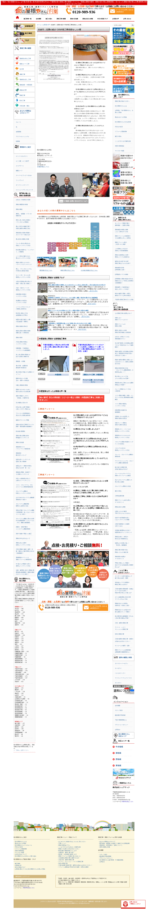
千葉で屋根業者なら (121, 720)
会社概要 (117, 705)
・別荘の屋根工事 (62, 863)
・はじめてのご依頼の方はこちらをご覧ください (71, 841)
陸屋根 (18, 141)
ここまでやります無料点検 (123, 141)
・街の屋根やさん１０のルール (23, 845)
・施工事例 (17, 863)
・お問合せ (101, 862)
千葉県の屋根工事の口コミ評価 (124, 299)
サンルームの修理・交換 (122, 645)
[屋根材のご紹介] (20, 152)
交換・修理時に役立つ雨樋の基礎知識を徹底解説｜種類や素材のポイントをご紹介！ (25, 572)
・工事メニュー (61, 843)
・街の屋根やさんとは (20, 841)
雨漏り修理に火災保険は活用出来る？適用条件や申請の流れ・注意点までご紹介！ (124, 353)
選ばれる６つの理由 (121, 117)
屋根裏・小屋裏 (20, 361)
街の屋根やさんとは (121, 106)
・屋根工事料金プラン (63, 845)
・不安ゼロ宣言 (18, 847)
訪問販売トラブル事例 (121, 274)
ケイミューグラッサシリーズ (24, 190)
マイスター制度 (119, 151)
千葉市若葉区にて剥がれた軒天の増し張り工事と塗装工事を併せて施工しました (56, 347)
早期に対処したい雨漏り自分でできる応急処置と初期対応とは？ (124, 565)
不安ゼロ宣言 (119, 126)
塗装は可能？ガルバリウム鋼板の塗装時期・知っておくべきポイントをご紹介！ (25, 512)
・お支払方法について (20, 854)
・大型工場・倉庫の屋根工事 (65, 859)
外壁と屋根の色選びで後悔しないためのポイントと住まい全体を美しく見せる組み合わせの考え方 (77, 285)
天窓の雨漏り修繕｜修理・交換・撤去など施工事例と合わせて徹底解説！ (25, 551)
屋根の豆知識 (20, 442)
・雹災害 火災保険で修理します (67, 854)
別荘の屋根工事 (119, 634)
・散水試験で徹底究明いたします (67, 850)
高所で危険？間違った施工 (24, 533)
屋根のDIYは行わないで (23, 538)
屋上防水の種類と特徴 (22, 239)
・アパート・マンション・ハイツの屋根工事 (70, 861)
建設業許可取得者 (120, 715)
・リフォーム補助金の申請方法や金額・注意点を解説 (72, 867)
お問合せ (117, 729)
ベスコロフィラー (120, 673)
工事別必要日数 (119, 496)
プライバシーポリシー (121, 725)
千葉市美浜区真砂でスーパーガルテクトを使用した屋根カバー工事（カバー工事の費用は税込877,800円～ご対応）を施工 (91, 347)
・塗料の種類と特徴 (104, 847)
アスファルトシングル (22, 136)
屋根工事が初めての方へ (122, 101)
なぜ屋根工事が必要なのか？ (123, 313)
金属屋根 (18, 131)
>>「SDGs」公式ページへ (21, 750)
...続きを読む (93, 291)
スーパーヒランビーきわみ (24, 175)
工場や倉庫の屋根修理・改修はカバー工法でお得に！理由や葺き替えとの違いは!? (124, 590)
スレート (18, 122)
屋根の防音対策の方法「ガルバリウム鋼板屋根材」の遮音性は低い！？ (124, 370)
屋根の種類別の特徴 (22, 204)
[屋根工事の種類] (20, 53)
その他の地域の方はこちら (89, 270)
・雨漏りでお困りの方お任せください (68, 849)
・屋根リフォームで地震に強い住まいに (69, 856)
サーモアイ (118, 668)
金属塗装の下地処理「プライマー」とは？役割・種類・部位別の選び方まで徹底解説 (73, 297)
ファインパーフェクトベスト (123, 678)
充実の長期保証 (119, 146)
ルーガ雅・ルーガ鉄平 (22, 161)
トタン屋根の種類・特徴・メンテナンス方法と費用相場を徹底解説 (124, 397)
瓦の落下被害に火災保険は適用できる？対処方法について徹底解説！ (124, 345)
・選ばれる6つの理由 (20, 843)
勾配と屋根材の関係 (22, 385)
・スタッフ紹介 (102, 854)
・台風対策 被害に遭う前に (65, 852)
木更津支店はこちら (127, 801)
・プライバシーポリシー (105, 858)
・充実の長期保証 (19, 850)
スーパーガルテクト (22, 156)
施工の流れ (118, 136)
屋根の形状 (19, 337)
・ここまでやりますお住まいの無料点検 (69, 847)
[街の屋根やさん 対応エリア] (133, 737)
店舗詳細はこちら (43, 166)
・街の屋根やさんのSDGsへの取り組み (25, 856)
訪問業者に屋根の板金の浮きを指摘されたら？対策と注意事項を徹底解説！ (124, 280)
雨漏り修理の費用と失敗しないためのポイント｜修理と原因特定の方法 (124, 361)
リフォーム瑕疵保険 (121, 131)
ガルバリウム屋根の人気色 (123, 486)
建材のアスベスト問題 (22, 420)
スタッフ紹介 (119, 710)
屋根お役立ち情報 (120, 507)
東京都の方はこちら (46, 270)
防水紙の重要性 (20, 431)
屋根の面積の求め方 (22, 326)
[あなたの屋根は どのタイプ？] (15, 118)
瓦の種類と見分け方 (22, 402)
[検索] (132, 25)
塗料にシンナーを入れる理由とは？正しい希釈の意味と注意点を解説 (68, 310)
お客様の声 (46, 25)
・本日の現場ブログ (19, 867)
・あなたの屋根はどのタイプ (106, 841)
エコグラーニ (20, 166)
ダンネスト (118, 683)
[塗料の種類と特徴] (133, 659)
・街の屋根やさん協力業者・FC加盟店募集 (110, 860)
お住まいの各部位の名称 (23, 199)
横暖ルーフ (19, 170)
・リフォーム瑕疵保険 (20, 849)
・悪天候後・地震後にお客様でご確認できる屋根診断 (114, 843)
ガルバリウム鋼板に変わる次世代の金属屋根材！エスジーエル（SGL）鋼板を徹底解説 (25, 520)
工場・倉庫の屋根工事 (121, 623)
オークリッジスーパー (22, 185)
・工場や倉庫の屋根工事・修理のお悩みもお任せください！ (74, 865)
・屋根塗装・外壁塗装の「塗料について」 (110, 845)
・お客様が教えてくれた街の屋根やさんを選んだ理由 (29, 869)
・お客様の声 (17, 865)
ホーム (39, 25)
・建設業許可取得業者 (104, 856)
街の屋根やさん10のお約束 (123, 122)
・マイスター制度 (19, 852)
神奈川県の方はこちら (68, 270)
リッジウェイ (20, 180)
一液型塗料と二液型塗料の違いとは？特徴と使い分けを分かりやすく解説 (69, 323)
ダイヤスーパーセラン (121, 663)
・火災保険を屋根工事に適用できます (68, 858)
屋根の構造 (19, 209)
